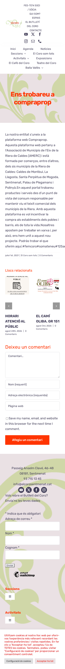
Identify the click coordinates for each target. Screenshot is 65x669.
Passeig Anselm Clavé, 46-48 (33, 468)
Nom (9, 533)
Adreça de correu (18, 519)
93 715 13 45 (32, 479)
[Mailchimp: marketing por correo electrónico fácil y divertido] (24, 577)
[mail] (33, 41)
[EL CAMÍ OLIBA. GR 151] (48, 293)
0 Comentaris (46, 255)
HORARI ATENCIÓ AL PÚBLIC (15, 321)
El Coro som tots (29, 255)
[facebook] (40, 34)
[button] (8, 305)
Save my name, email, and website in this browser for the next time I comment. (31, 423)
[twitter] (33, 34)
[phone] (40, 41)
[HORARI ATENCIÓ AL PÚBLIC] (17, 293)
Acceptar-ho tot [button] (45, 661)
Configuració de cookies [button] (18, 661)
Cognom (12, 547)
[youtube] (26, 34)
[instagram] (26, 41)
